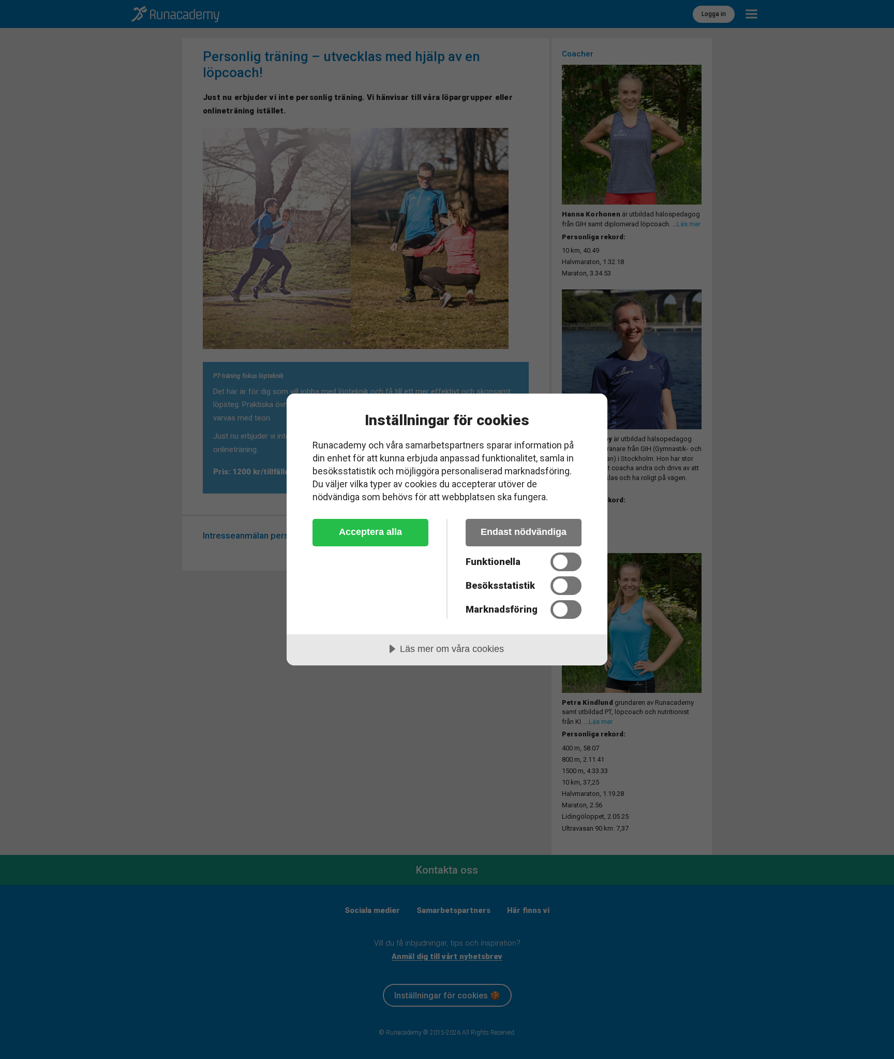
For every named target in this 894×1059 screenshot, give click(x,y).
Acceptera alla (370, 532)
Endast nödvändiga (524, 532)
